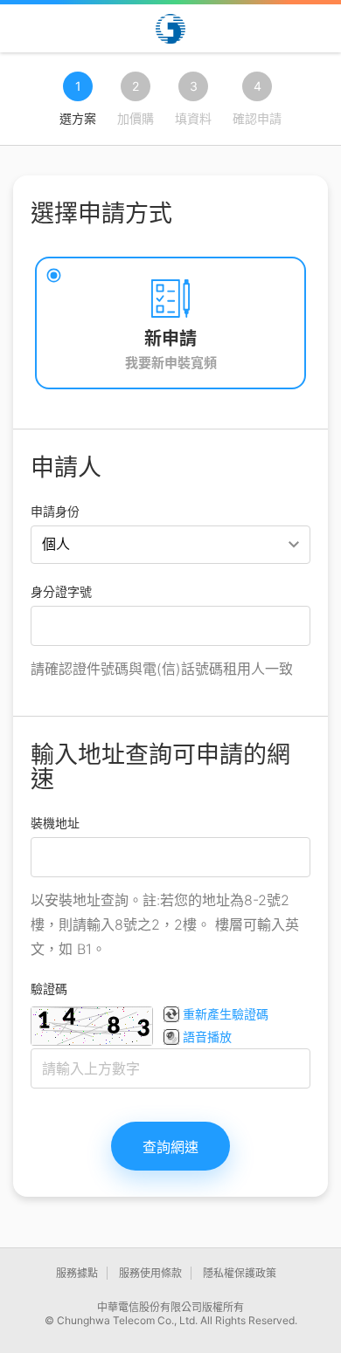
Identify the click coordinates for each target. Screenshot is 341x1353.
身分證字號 (61, 591)
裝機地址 (55, 822)
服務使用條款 (150, 1273)
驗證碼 (49, 988)
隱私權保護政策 (239, 1273)
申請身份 (55, 511)
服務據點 (77, 1273)
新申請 (170, 338)
